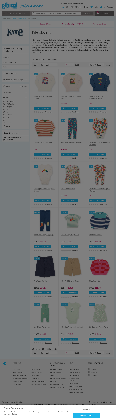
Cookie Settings (86, 409)
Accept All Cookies (86, 415)
